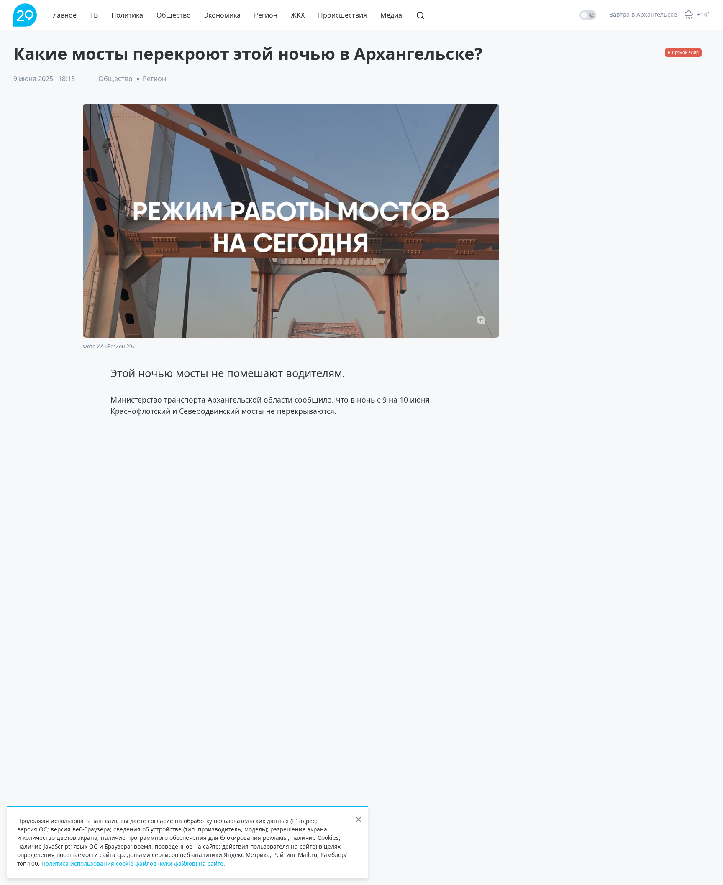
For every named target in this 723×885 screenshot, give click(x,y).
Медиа (391, 15)
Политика (127, 15)
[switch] (587, 15)
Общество (173, 15)
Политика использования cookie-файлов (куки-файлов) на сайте (132, 863)
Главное (63, 15)
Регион (265, 15)
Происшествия (342, 15)
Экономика (222, 15)
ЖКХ (298, 15)
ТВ (94, 15)
